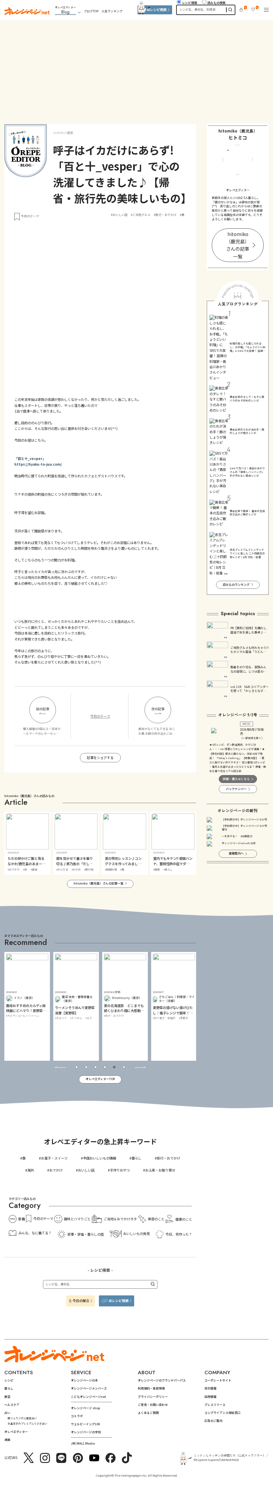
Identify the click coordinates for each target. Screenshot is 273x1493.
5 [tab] (114, 1067)
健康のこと (183, 1219)
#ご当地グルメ (140, 215)
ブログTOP (91, 11)
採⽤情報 (210, 1397)
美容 (7, 1397)
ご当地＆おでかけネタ (120, 1218)
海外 (30, 1170)
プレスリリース (214, 1405)
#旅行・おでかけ (165, 215)
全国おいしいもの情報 (99, 1158)
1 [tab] (76, 1067)
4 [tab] (105, 1067)
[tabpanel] (27, 1006)
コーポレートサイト (217, 1380)
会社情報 (210, 1388)
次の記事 (157, 708)
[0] (241, 9)
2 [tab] (86, 1067)
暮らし (136, 1158)
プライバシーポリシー (153, 1397)
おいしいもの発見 (136, 1233)
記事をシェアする (100, 757)
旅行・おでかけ (168, 1158)
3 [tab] (95, 1067)
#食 (182, 215)
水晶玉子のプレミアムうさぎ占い (27, 1423)
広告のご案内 (213, 1421)
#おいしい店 (119, 215)
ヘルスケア (11, 1405)
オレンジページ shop (85, 1408)
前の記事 (42, 708)
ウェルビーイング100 (85, 1424)
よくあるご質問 (148, 1413)
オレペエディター (16, 1432)
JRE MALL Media (83, 1443)
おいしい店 (86, 1170)
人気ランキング (112, 11)
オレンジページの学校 (86, 1432)
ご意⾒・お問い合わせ (153, 1405)
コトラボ (77, 1416)
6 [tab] (124, 1067)
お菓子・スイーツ (54, 1158)
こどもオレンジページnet (88, 1397)
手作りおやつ (120, 1170)
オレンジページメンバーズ (89, 1388)
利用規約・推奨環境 (151, 1388)
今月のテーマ (30, 216)
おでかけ (56, 1170)
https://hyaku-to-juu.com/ (38, 464)
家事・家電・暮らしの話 (85, 1234)
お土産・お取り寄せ (160, 1170)
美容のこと (156, 1218)
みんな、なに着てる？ (35, 1232)
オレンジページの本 (84, 1380)
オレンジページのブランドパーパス (162, 1380)
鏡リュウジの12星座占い (22, 1418)
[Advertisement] (136, 67)
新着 (21, 1218)
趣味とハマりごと (77, 1218)
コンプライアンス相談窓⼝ (222, 1413)
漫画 (7, 1440)
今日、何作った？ (178, 1234)
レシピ (8, 1380)
